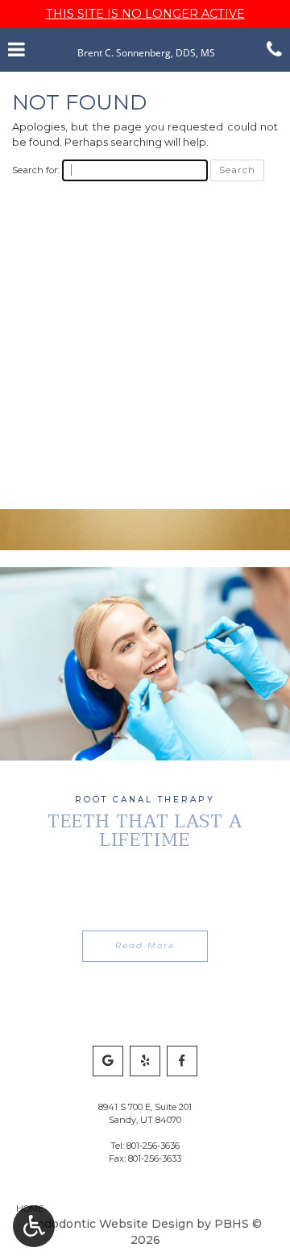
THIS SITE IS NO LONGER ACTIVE (145, 13)
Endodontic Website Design (110, 1223)
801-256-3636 (153, 1145)
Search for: (36, 170)
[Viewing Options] (34, 1226)
